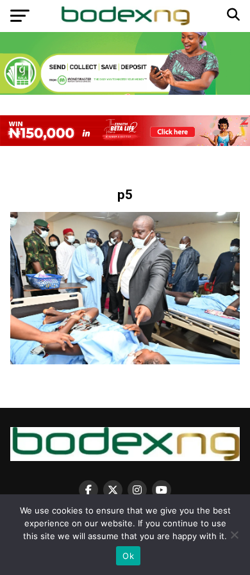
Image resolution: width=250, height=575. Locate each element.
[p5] (124, 361)
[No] (234, 534)
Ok (128, 556)
